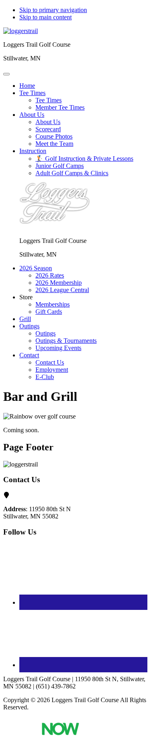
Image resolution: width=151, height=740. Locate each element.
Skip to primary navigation (53, 9)
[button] (32, 92)
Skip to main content (45, 17)
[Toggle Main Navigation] (6, 74)
